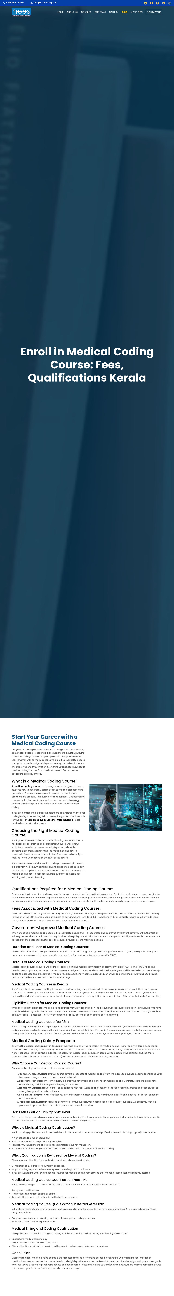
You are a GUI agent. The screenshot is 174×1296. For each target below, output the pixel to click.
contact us (154, 12)
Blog (125, 12)
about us (72, 12)
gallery (113, 12)
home (60, 12)
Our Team (100, 12)
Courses (86, 12)
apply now (137, 12)
